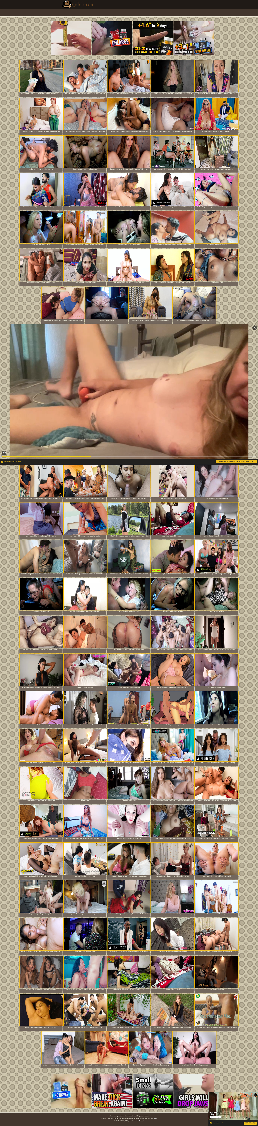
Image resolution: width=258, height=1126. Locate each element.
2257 (155, 1118)
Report (141, 1121)
